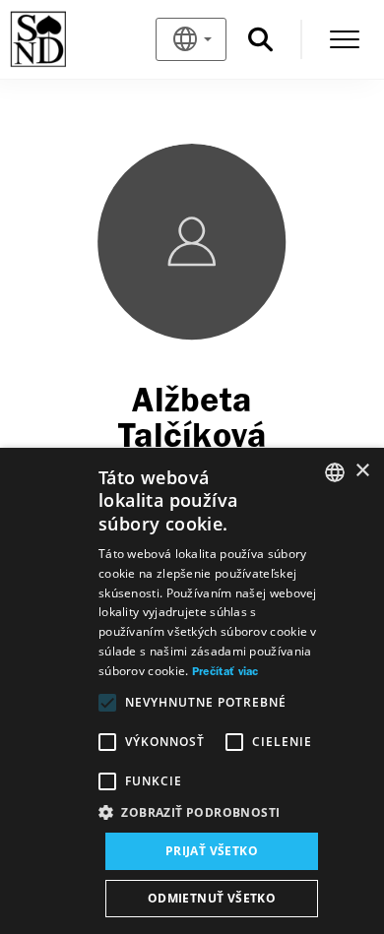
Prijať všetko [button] (211, 850)
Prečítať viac (225, 672)
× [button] (361, 471)
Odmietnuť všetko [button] (212, 898)
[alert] (192, 691)
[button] (211, 813)
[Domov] (70, 39)
